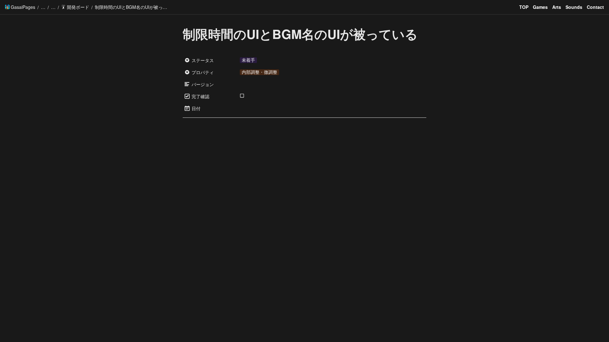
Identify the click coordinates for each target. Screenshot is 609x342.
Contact (595, 7)
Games (540, 7)
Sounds (574, 7)
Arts (556, 7)
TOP (523, 7)
